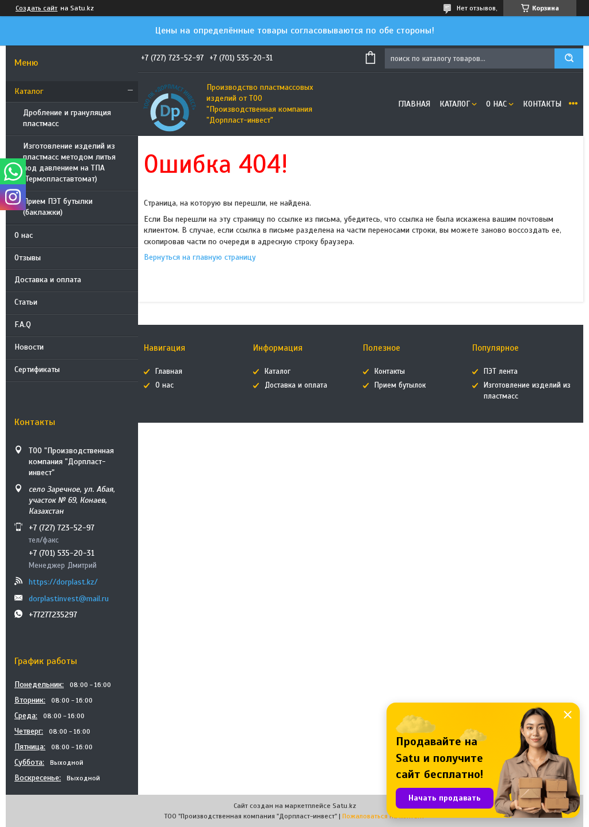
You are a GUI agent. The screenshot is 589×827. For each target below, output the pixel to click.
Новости (29, 347)
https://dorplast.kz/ (63, 582)
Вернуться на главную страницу (200, 257)
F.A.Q (22, 324)
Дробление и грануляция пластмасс (67, 118)
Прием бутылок (400, 385)
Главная (414, 104)
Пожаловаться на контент (383, 816)
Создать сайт (37, 8)
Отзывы (27, 258)
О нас (23, 235)
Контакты (542, 104)
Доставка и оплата (47, 279)
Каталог (28, 91)
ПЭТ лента (501, 371)
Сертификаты (37, 369)
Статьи (25, 302)
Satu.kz (344, 806)
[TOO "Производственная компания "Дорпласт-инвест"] (169, 104)
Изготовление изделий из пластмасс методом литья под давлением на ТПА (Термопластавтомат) (69, 162)
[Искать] (568, 58)
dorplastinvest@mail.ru (69, 599)
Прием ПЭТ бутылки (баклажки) (58, 206)
